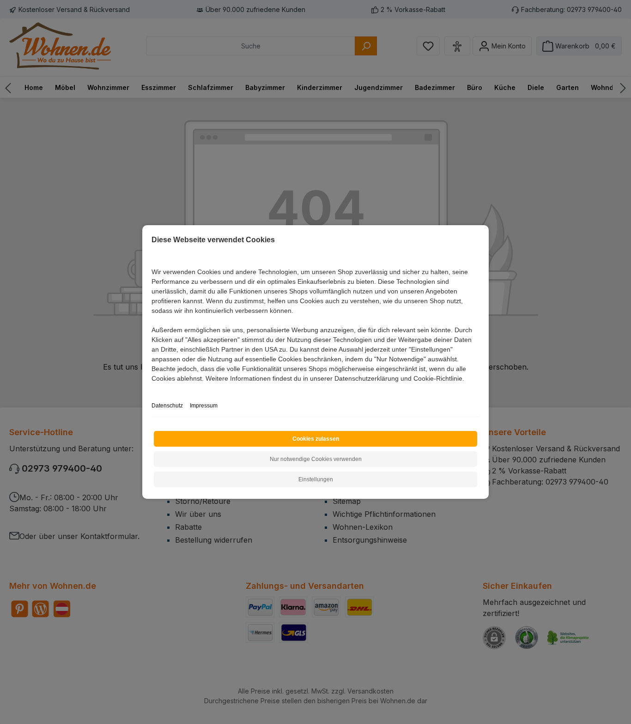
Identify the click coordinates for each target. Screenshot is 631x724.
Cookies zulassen (315, 439)
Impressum (204, 405)
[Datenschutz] (152, 388)
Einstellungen (315, 479)
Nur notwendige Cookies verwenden (316, 459)
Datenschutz (167, 405)
